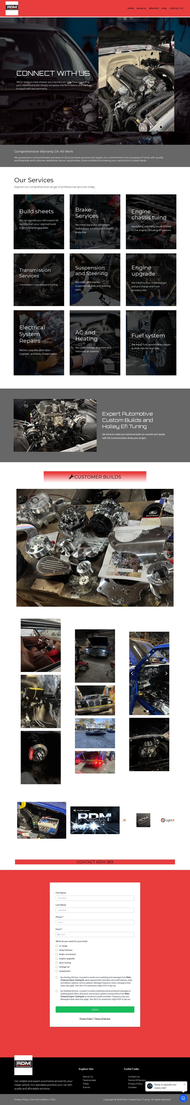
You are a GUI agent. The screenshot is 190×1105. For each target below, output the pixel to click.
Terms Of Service (137, 1080)
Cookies (132, 1087)
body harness (65, 950)
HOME (131, 8)
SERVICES (154, 8)
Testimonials (89, 1080)
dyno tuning (65, 962)
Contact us (134, 1076)
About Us (141, 8)
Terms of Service (102, 1018)
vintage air (64, 967)
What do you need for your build (71, 941)
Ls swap (63, 946)
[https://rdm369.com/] (44, 1065)
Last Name (61, 905)
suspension (65, 971)
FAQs (164, 8)
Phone (60, 917)
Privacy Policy (86, 1018)
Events (86, 1087)
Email (59, 929)
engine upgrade (67, 958)
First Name (61, 893)
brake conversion (67, 954)
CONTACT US (176, 8)
